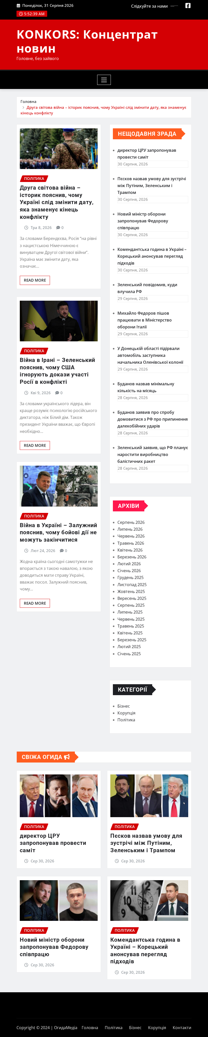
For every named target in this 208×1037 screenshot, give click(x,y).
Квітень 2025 (130, 633)
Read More (35, 280)
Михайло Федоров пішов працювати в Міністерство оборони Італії (144, 320)
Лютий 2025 (129, 646)
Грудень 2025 (130, 577)
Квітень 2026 (130, 550)
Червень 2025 (131, 619)
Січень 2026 (129, 570)
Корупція (126, 713)
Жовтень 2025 (131, 591)
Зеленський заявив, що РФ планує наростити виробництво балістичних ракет (152, 454)
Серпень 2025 (131, 605)
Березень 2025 (131, 640)
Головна (29, 101)
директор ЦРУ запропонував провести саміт (53, 843)
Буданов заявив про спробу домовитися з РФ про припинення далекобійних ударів (152, 419)
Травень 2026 (130, 543)
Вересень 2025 (131, 598)
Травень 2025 (130, 626)
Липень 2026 (130, 529)
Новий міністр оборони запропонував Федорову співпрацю (142, 221)
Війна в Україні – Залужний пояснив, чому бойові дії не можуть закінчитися (58, 532)
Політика (126, 720)
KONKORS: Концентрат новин (87, 41)
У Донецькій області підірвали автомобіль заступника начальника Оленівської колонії (150, 355)
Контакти (182, 1027)
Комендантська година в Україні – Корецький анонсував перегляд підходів (151, 256)
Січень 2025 (129, 654)
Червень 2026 (131, 536)
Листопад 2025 (132, 584)
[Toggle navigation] (104, 80)
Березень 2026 (131, 557)
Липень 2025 (130, 612)
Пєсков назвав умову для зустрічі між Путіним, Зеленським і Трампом (151, 185)
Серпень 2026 (131, 522)
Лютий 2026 (129, 564)
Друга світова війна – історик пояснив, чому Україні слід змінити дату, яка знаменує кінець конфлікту (57, 202)
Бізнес (123, 706)
